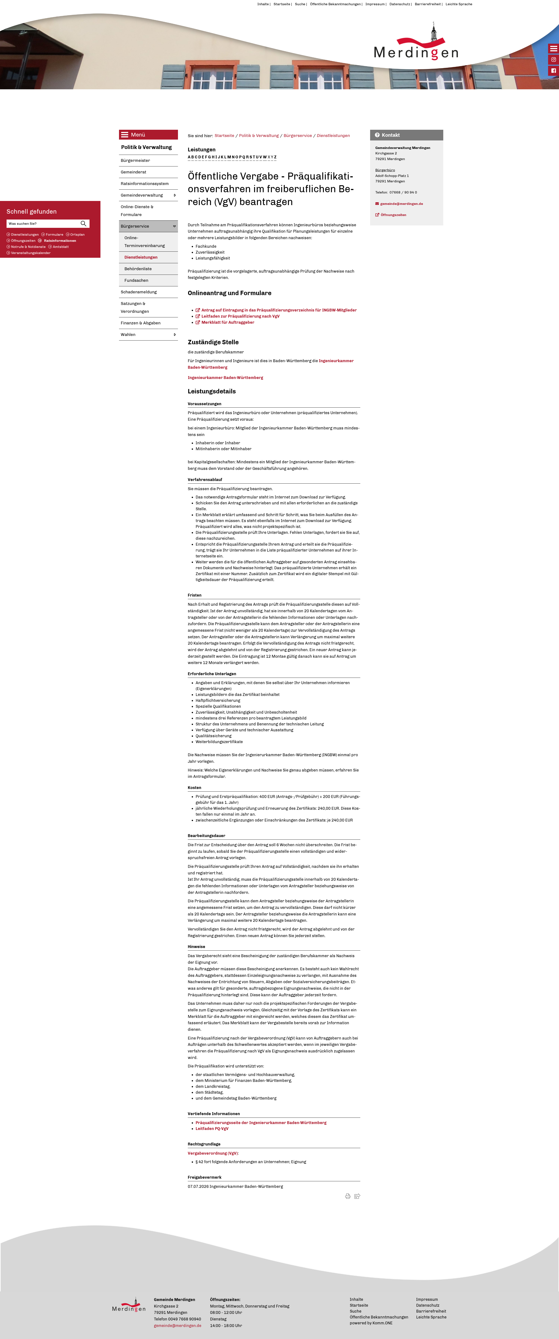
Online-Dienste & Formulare (137, 210)
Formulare (54, 234)
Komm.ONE (383, 1323)
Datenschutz (400, 4)
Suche (300, 4)
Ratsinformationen (60, 240)
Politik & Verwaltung (146, 147)
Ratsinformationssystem (145, 183)
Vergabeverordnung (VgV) (213, 1153)
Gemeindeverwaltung (142, 195)
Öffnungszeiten (23, 240)
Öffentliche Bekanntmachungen (335, 4)
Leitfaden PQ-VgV (212, 1128)
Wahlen (128, 334)
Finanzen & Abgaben (140, 322)
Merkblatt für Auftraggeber (228, 322)
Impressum (375, 4)
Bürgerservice (135, 226)
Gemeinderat (133, 172)
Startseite (282, 4)
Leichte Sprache (459, 4)
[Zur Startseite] (258, 38)
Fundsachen (136, 280)
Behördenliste (138, 268)
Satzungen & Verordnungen (135, 307)
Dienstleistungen (25, 234)
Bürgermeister (135, 160)
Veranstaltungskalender (31, 253)
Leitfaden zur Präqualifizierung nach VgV (241, 316)
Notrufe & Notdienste (28, 246)
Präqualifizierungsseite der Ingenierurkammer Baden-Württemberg (261, 1122)
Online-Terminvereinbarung (144, 241)
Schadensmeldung (139, 291)
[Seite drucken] (347, 1196)
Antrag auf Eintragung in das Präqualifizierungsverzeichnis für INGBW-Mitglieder (279, 310)
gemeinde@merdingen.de (401, 204)
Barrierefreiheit (428, 4)
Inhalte (263, 4)
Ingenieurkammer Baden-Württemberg (225, 377)
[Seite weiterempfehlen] (357, 1196)
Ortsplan (77, 234)
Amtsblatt (61, 246)
